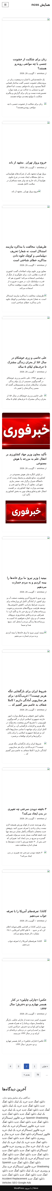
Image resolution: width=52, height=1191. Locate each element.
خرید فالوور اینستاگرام (13, 1117)
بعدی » (27, 1074)
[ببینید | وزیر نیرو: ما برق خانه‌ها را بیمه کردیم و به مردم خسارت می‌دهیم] (26, 554)
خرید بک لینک (21, 1101)
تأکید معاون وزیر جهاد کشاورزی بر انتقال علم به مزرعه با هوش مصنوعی (26, 459)
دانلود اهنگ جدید (36, 1101)
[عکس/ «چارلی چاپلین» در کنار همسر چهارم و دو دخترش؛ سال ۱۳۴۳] (26, 976)
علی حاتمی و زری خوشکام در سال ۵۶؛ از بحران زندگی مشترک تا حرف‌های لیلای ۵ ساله (26, 362)
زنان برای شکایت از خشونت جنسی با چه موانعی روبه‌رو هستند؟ (29, 64)
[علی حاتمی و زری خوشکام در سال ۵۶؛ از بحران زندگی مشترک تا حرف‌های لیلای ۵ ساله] (26, 334)
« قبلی (45, 1066)
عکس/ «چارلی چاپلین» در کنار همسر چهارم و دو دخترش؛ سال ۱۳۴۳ (28, 1004)
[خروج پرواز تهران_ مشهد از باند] (26, 139)
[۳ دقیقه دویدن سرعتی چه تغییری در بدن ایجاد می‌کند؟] (26, 785)
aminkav (40, 73)
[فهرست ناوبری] (5, 4)
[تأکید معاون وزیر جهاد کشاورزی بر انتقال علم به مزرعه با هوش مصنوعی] (26, 431)
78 (38, 1074)
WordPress (19, 1188)
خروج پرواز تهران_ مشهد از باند (27, 162)
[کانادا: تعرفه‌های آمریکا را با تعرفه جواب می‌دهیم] (26, 888)
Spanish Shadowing (37, 1117)
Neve (35, 1188)
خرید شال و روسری (25, 1146)
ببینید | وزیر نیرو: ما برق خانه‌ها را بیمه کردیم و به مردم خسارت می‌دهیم (26, 582)
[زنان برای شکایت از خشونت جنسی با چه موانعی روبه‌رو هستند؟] (26, 36)
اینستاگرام (39, 1158)
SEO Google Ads (21, 1182)
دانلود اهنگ (35, 1162)
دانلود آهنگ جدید (28, 1113)
